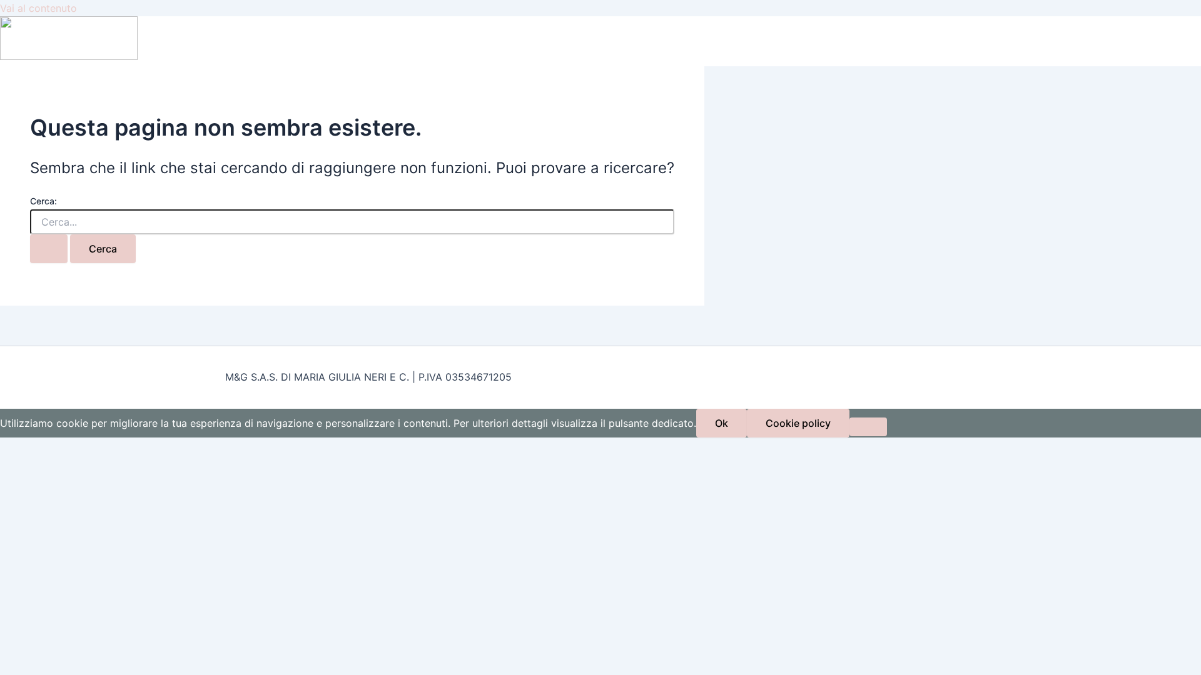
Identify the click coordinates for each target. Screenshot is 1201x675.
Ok (721, 423)
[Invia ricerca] (49, 248)
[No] (868, 427)
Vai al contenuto (38, 8)
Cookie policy (798, 423)
